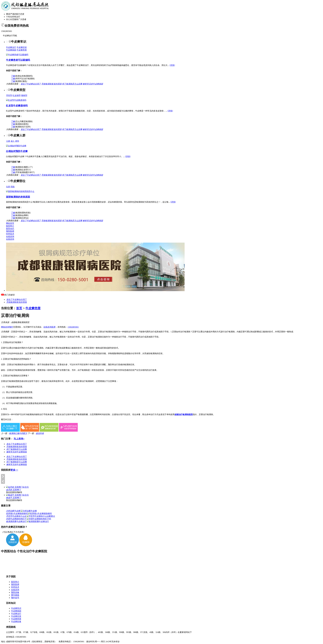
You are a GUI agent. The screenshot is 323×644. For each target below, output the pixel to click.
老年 (17, 141)
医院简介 (10, 226)
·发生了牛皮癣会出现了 (16, 299)
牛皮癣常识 (16, 608)
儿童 (8, 141)
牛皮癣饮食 (16, 621)
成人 (13, 141)
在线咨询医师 (49, 327)
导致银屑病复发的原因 (51, 84)
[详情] (172, 65)
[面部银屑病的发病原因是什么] (20, 191)
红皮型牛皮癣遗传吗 (17, 105)
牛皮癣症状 (22, 47)
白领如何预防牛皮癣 (17, 151)
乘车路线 (15, 595)
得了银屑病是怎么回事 (72, 84)
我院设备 (15, 592)
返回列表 (40, 433)
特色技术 (10, 234)
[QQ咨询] (25, 545)
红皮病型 (17, 95)
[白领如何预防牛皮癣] (16, 146)
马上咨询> (19, 438)
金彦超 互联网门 (13, 490)
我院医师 (10, 231)
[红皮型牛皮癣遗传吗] (16, 100)
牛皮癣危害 (22, 50)
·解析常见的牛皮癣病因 (16, 452)
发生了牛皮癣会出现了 (31, 84)
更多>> (14, 470)
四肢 (13, 187)
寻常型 (9, 95)
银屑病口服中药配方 (18, 433)
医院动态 (10, 228)
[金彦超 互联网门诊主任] (17, 487)
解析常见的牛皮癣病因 (93, 84)
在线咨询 (10, 236)
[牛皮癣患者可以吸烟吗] (17, 55)
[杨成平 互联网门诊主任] (17, 495)
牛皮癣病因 (11, 50)
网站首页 (10, 223)
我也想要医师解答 (14, 492)
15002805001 (73, 327)
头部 (8, 187)
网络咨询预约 (7, 327)
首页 (19, 308)
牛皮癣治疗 (11, 47)
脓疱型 (24, 95)
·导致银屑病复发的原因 (16, 302)
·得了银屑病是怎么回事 (16, 449)
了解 (13, 76)
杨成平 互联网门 (13, 498)
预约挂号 (15, 598)
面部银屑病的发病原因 (18, 196)
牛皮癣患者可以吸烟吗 (18, 60)
